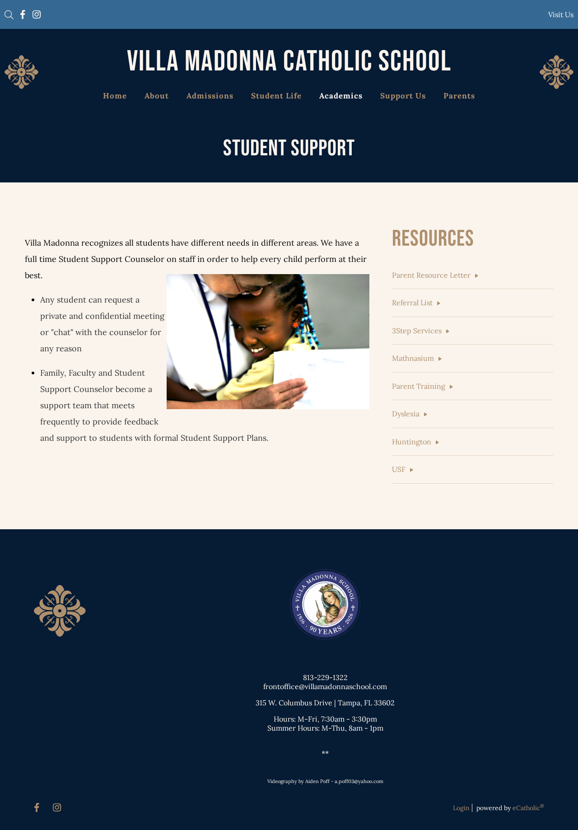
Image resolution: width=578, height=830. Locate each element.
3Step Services (417, 330)
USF (399, 469)
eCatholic (528, 808)
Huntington (411, 441)
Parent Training (418, 386)
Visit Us (560, 14)
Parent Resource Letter (431, 275)
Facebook (23, 14)
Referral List (412, 302)
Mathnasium (413, 358)
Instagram (36, 14)
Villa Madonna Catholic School (289, 61)
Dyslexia (406, 413)
